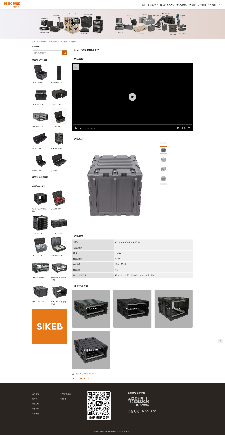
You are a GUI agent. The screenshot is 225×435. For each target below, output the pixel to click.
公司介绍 (35, 394)
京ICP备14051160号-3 (123, 432)
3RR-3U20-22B (38, 277)
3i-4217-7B (55, 171)
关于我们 (202, 5)
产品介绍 (35, 404)
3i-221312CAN (56, 209)
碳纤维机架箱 (168, 5)
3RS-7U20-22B (173, 309)
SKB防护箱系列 (65, 394)
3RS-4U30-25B (57, 233)
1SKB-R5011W (56, 83)
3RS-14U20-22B (87, 374)
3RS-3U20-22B (91, 309)
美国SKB (154, 5)
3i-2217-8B (36, 171)
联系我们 (212, 5)
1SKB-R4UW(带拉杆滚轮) (58, 278)
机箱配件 (63, 399)
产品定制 (183, 5)
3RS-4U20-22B (91, 350)
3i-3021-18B (37, 83)
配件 (194, 5)
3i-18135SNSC (56, 255)
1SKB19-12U (37, 233)
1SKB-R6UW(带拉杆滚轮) (58, 303)
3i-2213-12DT (37, 255)
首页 (143, 5)
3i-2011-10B (55, 127)
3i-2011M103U (37, 105)
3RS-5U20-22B (132, 309)
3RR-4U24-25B (38, 127)
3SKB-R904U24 (57, 105)
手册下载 (35, 409)
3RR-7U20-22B (38, 302)
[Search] (64, 52)
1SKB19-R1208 (56, 149)
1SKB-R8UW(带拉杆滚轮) (39, 210)
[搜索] (220, 4)
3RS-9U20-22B (86, 378)
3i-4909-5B (36, 149)
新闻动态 (35, 399)
